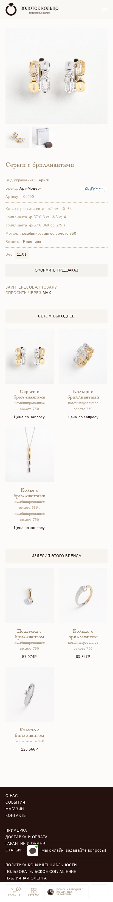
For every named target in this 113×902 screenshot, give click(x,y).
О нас (11, 796)
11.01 (22, 254)
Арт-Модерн (30, 188)
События (15, 802)
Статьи (13, 850)
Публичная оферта (26, 878)
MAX (47, 293)
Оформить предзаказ (56, 270)
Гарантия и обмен (25, 844)
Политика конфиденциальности (41, 865)
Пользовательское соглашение (41, 872)
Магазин (14, 809)
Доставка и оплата (26, 837)
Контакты (16, 816)
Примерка (16, 830)
